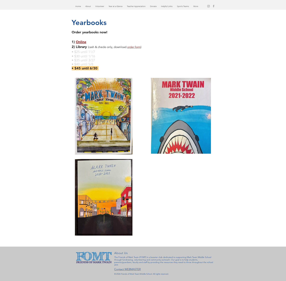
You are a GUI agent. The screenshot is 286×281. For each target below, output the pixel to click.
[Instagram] (208, 6)
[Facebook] (213, 6)
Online (81, 42)
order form (134, 47)
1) (74, 42)
